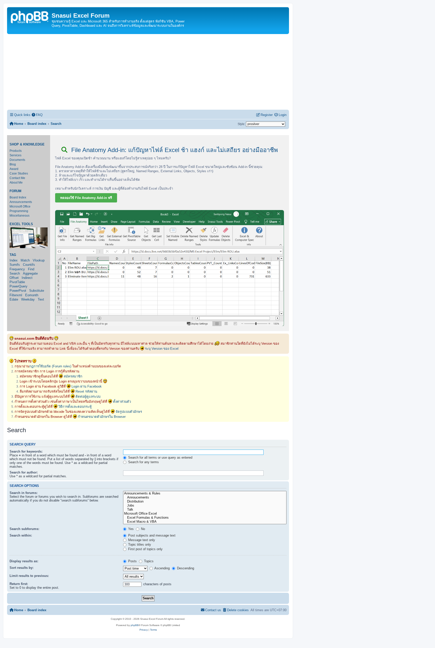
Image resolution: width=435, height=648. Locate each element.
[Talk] (205, 510)
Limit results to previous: (29, 576)
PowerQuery (18, 286)
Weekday (28, 299)
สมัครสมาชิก (73, 376)
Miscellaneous (19, 215)
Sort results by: (21, 568)
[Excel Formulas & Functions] (205, 518)
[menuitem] (37, 115)
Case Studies (19, 173)
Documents (17, 160)
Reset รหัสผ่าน (86, 391)
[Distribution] (205, 501)
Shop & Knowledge (27, 144)
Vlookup (39, 260)
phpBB (135, 625)
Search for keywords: (26, 451)
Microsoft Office (20, 206)
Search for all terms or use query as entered (159, 457)
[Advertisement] (148, 72)
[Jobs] (205, 506)
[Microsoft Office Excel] (205, 514)
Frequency (17, 269)
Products (16, 151)
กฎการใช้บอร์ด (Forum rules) (50, 366)
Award (14, 169)
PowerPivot (18, 290)
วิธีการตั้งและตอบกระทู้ (75, 406)
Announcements (21, 202)
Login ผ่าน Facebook (86, 386)
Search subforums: (24, 529)
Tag (13, 255)
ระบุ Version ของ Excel (161, 348)
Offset (14, 278)
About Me (16, 182)
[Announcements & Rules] (205, 493)
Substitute (36, 290)
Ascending (162, 568)
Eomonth (31, 295)
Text (41, 299)
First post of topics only (145, 549)
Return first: (19, 584)
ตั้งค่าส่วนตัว (122, 401)
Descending (185, 568)
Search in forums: (24, 493)
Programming (19, 211)
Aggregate (30, 273)
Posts (132, 561)
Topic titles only (139, 544)
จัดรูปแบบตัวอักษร (129, 412)
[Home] (30, 16)
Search (15, 273)
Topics (148, 561)
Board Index (18, 197)
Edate (14, 299)
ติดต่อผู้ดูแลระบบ (88, 396)
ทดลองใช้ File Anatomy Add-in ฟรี (86, 198)
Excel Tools (21, 224)
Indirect (27, 278)
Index (14, 260)
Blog (13, 164)
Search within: (21, 535)
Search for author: (24, 472)
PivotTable (17, 282)
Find (31, 269)
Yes (130, 529)
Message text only (141, 540)
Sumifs (15, 265)
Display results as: (24, 561)
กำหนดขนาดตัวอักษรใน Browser (102, 417)
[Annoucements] (205, 497)
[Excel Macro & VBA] (205, 522)
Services (15, 155)
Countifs (29, 265)
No (142, 529)
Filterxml (16, 295)
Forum (15, 191)
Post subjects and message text (151, 535)
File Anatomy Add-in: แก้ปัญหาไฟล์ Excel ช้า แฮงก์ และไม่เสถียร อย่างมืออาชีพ (173, 149)
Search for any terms (143, 462)
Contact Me (17, 178)
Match (25, 260)
